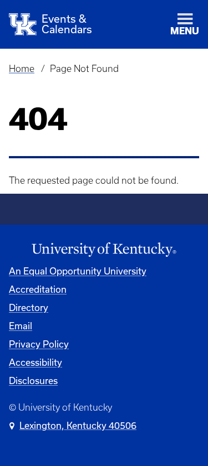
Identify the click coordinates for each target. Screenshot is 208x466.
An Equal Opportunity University (77, 271)
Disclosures (33, 380)
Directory (28, 307)
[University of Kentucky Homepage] (104, 249)
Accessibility (35, 362)
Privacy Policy (39, 344)
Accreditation (38, 289)
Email (20, 325)
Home (21, 69)
